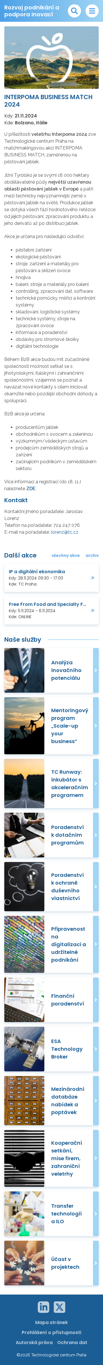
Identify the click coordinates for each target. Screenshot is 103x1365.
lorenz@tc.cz (64, 532)
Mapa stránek (51, 1322)
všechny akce (66, 555)
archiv (92, 555)
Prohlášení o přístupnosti (51, 1332)
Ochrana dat (72, 1342)
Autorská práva (34, 1342)
